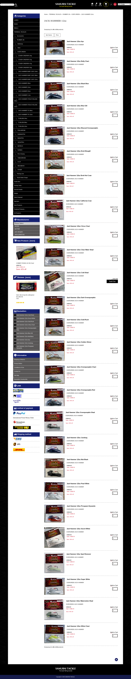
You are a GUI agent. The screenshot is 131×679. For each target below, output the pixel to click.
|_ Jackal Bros (19, 142)
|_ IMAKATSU (19, 138)
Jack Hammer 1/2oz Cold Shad (25, 315)
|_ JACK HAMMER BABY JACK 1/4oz (26, 71)
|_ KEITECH (18, 146)
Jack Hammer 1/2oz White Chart (78, 626)
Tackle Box (17, 181)
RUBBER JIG (66, 14)
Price (57, 35)
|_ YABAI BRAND (20, 158)
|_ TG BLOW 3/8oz (20, 122)
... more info (114, 278)
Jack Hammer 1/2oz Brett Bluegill (78, 151)
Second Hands (18, 189)
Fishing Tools (17, 185)
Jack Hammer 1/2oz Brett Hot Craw (78, 175)
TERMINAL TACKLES (55, 14)
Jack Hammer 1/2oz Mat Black (25, 336)
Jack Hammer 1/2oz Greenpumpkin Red (26, 329)
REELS (16, 28)
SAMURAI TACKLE (70, 676)
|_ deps (17, 48)
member (100, 3)
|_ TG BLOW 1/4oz (20, 118)
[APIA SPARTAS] (27, 234)
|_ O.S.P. (17, 162)
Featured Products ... (20, 209)
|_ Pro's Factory (19, 154)
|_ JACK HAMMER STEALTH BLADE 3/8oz (25, 100)
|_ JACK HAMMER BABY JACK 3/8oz (26, 75)
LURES (16, 20)
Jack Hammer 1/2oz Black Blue (78, 83)
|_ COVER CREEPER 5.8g (23, 67)
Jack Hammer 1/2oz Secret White (26, 318)
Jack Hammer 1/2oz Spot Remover (78, 554)
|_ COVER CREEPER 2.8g (23, 55)
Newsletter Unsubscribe (20, 379)
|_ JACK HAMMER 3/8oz (22, 83)
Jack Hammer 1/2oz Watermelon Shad (79, 601)
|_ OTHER (18, 169)
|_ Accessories (19, 36)
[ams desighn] (27, 232)
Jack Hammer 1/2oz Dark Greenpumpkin (81, 297)
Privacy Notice (18, 363)
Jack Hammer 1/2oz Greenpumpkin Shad (80, 412)
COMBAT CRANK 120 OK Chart (25, 263)
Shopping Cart (106, 3)
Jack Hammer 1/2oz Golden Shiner (79, 342)
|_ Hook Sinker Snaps (21, 177)
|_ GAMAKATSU (19, 134)
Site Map (16, 375)
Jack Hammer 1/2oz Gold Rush (25, 321)
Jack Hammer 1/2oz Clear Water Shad (80, 250)
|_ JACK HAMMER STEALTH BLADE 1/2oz (25, 105)
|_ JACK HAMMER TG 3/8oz (23, 110)
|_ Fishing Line (19, 173)
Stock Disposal (18, 197)
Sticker (16, 193)
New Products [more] (26, 241)
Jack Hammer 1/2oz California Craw (79, 201)
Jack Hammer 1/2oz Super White (78, 579)
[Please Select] (27, 223)
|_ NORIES (18, 150)
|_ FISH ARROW (19, 130)
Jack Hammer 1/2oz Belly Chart (78, 61)
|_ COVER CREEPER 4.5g (23, 63)
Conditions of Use (19, 367)
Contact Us (17, 371)
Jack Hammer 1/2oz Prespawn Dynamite (25, 347)
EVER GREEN (76, 14)
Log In (96, 3)
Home (92, 3)
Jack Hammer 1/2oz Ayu (23, 340)
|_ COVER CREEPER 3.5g (23, 59)
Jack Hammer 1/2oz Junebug (25, 343)
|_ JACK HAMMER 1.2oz (22, 95)
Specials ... (17, 201)
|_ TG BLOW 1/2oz (20, 126)
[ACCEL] (27, 226)
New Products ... (18, 205)
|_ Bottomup (18, 44)
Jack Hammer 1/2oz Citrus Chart (26, 325)
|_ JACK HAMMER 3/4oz (22, 91)
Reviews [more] (24, 277)
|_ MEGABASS (19, 166)
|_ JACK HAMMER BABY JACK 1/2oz (26, 79)
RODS (16, 24)
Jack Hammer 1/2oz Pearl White (78, 483)
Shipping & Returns (19, 359)
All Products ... (18, 213)
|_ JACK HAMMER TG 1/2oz (23, 114)
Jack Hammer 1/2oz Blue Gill (25, 333)
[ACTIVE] (27, 229)
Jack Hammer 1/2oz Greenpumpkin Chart (81, 367)
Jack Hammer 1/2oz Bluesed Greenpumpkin (82, 128)
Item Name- (49, 35)
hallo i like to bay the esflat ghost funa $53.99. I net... (25, 296)
